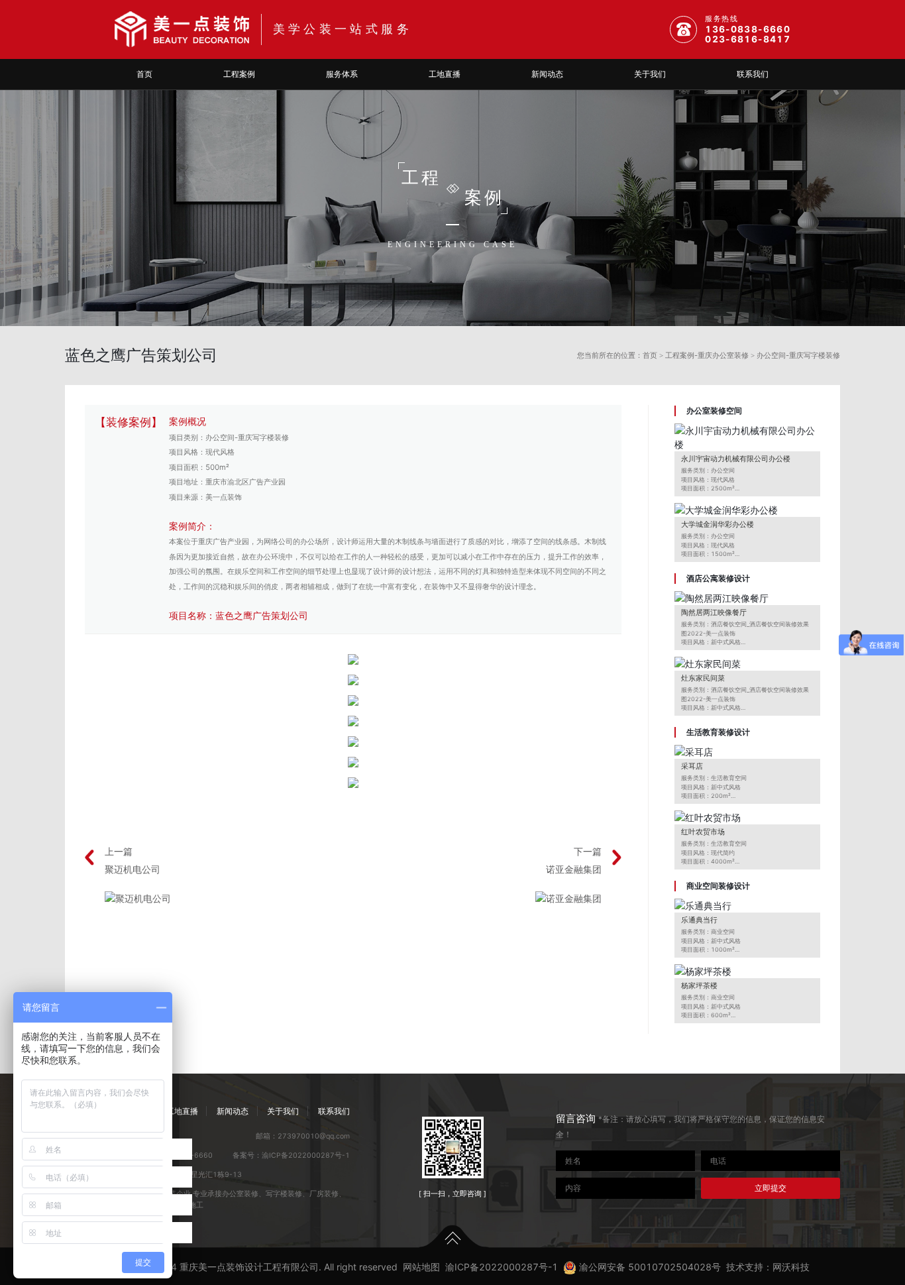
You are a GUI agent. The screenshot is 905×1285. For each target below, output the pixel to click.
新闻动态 (547, 74)
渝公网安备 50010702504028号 (648, 1266)
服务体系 (342, 74)
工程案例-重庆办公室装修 (707, 355)
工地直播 (444, 74)
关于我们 (650, 74)
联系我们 (753, 74)
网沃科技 (791, 1266)
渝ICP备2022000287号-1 (306, 1155)
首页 (144, 74)
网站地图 (421, 1266)
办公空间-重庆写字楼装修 (798, 355)
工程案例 (239, 74)
